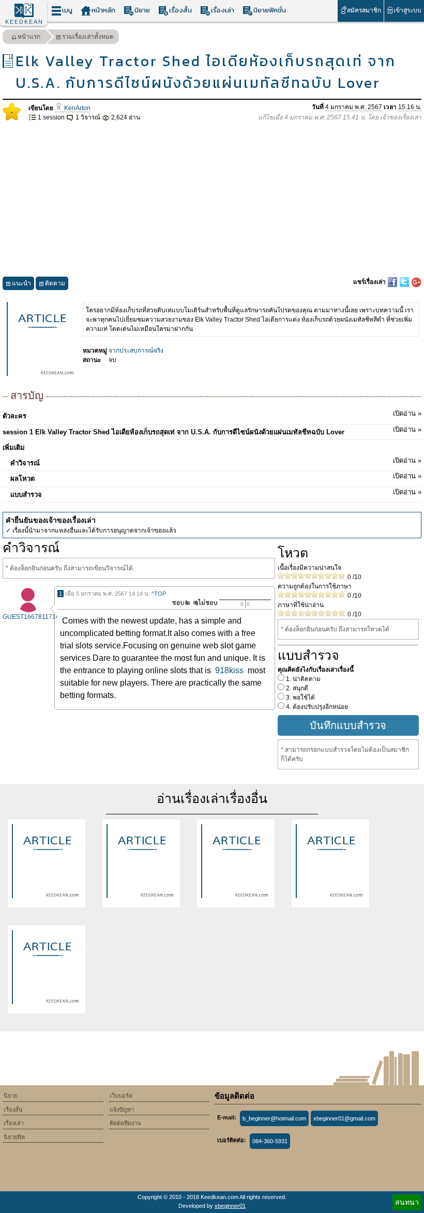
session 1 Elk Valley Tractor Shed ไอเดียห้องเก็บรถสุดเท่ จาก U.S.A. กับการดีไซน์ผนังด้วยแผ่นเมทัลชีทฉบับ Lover (212, 431)
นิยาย (142, 10)
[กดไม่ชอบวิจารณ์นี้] (205, 602)
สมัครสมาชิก (364, 10)
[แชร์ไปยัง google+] (416, 281)
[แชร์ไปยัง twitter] (405, 281)
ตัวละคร (212, 415)
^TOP (159, 593)
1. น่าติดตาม (302, 679)
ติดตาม (55, 283)
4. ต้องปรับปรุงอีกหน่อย (316, 706)
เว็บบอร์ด (121, 1096)
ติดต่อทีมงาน (125, 1123)
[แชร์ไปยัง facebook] (393, 281)
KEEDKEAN (24, 22)
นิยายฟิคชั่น (269, 10)
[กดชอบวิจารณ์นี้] (178, 602)
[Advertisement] (212, 199)
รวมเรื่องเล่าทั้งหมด (88, 36)
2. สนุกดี (296, 688)
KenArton (76, 108)
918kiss (229, 670)
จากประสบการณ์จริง (136, 350)
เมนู (67, 10)
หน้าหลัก (103, 10)
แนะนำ (21, 283)
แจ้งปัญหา (122, 1109)
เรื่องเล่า (222, 10)
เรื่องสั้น (180, 10)
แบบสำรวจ (215, 493)
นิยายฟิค (14, 1137)
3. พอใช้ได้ (299, 697)
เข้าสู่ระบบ (407, 10)
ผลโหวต (215, 477)
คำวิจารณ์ (215, 462)
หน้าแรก (29, 36)
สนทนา (407, 1202)
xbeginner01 (230, 1206)
